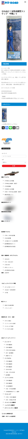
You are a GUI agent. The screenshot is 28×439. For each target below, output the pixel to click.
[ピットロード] (10, 4)
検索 (14, 165)
